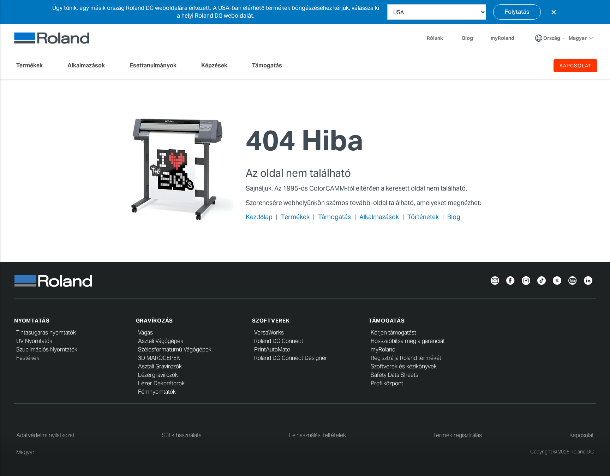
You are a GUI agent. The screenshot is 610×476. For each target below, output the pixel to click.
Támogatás (334, 217)
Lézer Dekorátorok (161, 383)
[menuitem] (33, 65)
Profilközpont (387, 383)
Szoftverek (271, 320)
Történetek (423, 217)
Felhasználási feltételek (317, 435)
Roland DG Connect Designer (290, 358)
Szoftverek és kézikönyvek (404, 366)
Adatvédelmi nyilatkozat (45, 435)
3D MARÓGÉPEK (159, 358)
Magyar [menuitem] (578, 38)
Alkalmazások (379, 217)
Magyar (25, 452)
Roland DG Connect (278, 341)
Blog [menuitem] (467, 38)
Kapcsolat (581, 435)
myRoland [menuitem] (502, 38)
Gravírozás (154, 320)
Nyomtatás (32, 320)
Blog (453, 217)
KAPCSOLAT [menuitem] (575, 65)
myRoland (383, 349)
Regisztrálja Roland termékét (406, 358)
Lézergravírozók (158, 375)
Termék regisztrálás (457, 435)
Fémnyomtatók (157, 392)
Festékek (27, 358)
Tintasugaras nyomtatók (46, 332)
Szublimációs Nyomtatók (46, 349)
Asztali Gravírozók (160, 366)
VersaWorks (269, 332)
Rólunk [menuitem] (435, 38)
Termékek (295, 217)
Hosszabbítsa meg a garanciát (408, 341)
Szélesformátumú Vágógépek (174, 349)
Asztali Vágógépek (160, 341)
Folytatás (517, 12)
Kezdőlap (259, 217)
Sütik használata (182, 435)
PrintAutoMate (272, 349)
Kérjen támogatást (393, 332)
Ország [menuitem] (551, 38)
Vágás (145, 332)
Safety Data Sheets (394, 375)
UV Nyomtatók (34, 341)
